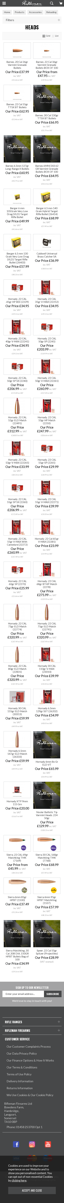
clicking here (18, 1180)
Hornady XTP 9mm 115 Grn (17, 803)
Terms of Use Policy (19, 1074)
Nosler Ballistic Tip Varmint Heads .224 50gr (47, 815)
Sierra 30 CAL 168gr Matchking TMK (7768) (47, 857)
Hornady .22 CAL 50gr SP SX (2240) (17, 379)
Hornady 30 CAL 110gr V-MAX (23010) (47, 668)
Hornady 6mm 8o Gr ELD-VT (47, 763)
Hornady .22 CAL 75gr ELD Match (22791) (47, 626)
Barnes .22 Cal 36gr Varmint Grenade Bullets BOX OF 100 (47, 64)
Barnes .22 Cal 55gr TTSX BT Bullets (17, 106)
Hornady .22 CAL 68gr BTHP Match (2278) (47, 584)
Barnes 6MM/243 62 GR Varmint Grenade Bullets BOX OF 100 (46, 168)
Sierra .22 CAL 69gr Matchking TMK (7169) (17, 857)
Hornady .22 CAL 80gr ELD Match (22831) (17, 668)
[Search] (51, 3)
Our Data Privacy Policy (22, 1053)
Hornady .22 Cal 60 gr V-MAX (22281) (47, 540)
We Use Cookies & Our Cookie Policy (30, 1095)
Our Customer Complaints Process (29, 1046)
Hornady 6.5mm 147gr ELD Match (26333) (17, 753)
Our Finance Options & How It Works (30, 1060)
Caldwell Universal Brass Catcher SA (47, 255)
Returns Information (20, 1088)
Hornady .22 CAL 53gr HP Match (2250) (47, 420)
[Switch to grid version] (44, 35)
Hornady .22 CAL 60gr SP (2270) (17, 583)
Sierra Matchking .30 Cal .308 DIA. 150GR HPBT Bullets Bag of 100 (17, 955)
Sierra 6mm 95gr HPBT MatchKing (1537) (47, 900)
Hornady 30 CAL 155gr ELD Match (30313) (17, 711)
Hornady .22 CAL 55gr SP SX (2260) (17, 501)
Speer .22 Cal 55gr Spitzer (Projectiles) (47, 952)
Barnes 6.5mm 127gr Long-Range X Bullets (17, 167)
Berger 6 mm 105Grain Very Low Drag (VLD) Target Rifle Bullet (17, 213)
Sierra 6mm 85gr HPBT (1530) (17, 899)
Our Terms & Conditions (22, 1067)
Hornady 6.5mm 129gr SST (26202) (46, 710)
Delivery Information (20, 1081)
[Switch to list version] (53, 35)
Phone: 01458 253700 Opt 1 (24, 1127)
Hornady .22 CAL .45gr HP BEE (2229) (17, 300)
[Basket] (60, 3)
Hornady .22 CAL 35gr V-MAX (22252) (47, 300)
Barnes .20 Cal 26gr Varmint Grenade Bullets (17, 64)
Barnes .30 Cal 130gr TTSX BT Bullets (46, 117)
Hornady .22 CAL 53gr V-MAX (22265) (17, 461)
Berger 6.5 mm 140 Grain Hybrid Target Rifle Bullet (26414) (47, 211)
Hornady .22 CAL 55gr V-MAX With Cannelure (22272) (17, 541)
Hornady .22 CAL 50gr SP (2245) (47, 340)
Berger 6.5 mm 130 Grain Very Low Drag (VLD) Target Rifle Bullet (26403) (17, 258)
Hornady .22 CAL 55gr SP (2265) (47, 461)
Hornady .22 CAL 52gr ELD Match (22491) (17, 420)
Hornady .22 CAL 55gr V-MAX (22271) (47, 501)
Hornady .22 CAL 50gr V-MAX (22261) (47, 379)
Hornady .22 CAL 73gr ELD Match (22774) (17, 626)
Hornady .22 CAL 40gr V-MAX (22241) (17, 340)
